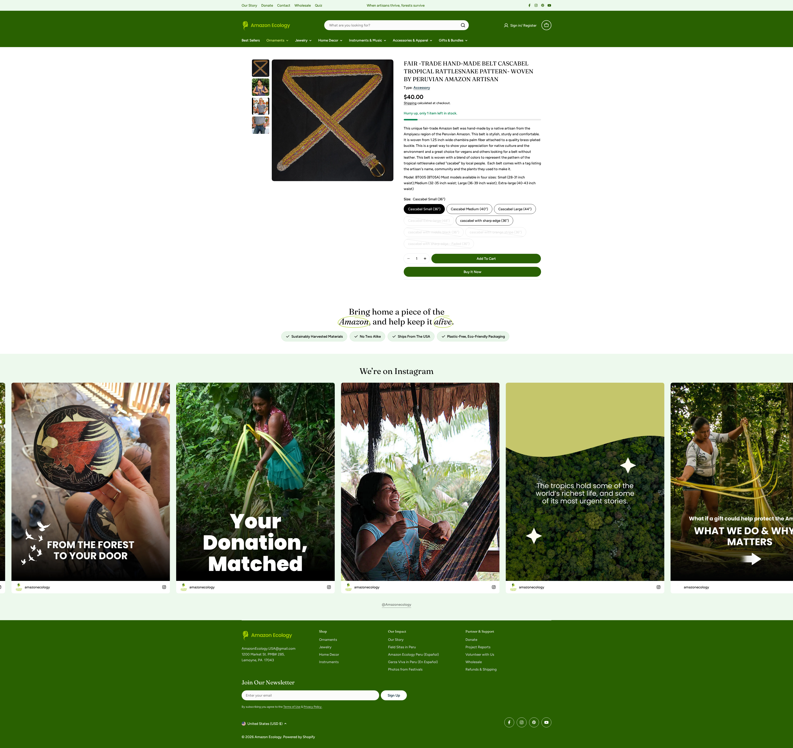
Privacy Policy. (313, 707)
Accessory (421, 87)
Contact (283, 5)
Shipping (410, 103)
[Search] (463, 25)
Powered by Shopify (299, 737)
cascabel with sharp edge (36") (484, 220)
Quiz (318, 5)
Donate (267, 5)
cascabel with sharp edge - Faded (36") (439, 245)
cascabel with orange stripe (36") (496, 233)
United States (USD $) (265, 724)
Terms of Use (291, 707)
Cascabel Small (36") (424, 209)
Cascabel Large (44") (515, 209)
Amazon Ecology (268, 737)
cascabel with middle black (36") (433, 233)
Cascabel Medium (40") (469, 209)
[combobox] (396, 25)
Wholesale (302, 5)
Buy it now (472, 272)
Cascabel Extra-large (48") (429, 222)
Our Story (249, 5)
